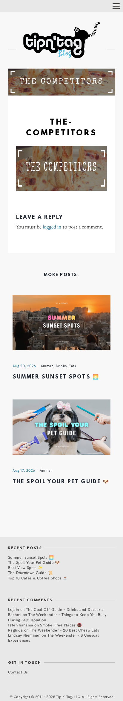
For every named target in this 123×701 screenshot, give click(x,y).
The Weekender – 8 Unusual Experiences (53, 637)
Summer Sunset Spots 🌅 (56, 377)
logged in (52, 226)
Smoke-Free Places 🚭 (61, 624)
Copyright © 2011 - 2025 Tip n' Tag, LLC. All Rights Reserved (63, 696)
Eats (72, 365)
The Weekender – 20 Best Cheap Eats (64, 629)
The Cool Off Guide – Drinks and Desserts (65, 609)
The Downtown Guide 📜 (30, 572)
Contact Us (18, 671)
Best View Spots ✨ (25, 567)
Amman (47, 365)
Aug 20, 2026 (24, 365)
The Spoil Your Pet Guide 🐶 (61, 482)
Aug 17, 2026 (24, 470)
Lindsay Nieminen (24, 635)
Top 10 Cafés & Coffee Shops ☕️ (38, 577)
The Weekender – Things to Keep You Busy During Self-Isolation (57, 617)
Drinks (61, 365)
